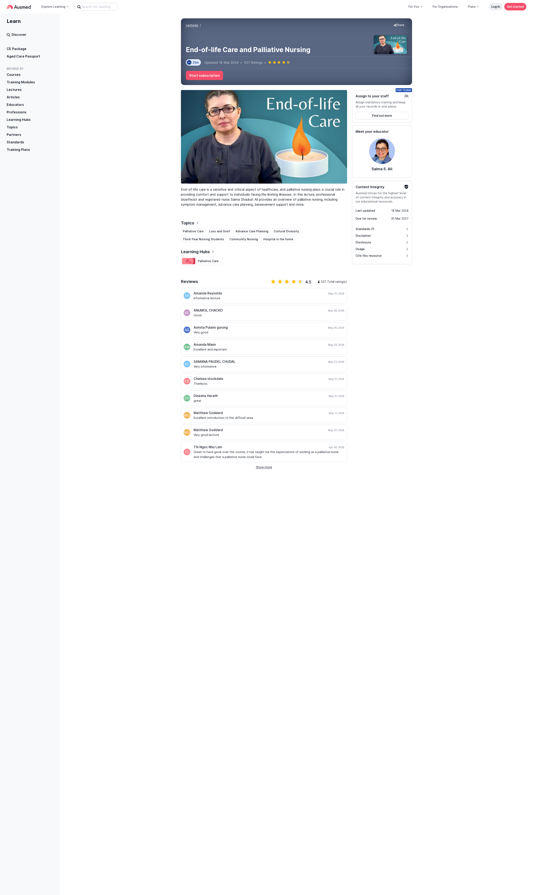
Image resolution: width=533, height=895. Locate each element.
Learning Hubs (19, 120)
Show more (264, 467)
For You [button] (413, 6)
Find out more (382, 115)
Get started (515, 6)
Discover (19, 35)
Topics (12, 127)
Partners (14, 135)
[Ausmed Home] (19, 7)
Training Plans (18, 150)
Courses (14, 75)
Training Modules (21, 82)
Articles (13, 97)
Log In (495, 6)
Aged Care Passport (23, 56)
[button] (399, 25)
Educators (15, 105)
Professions (16, 112)
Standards (15, 142)
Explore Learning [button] (53, 6)
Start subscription (204, 75)
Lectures (14, 90)
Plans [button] (472, 6)
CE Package (16, 49)
